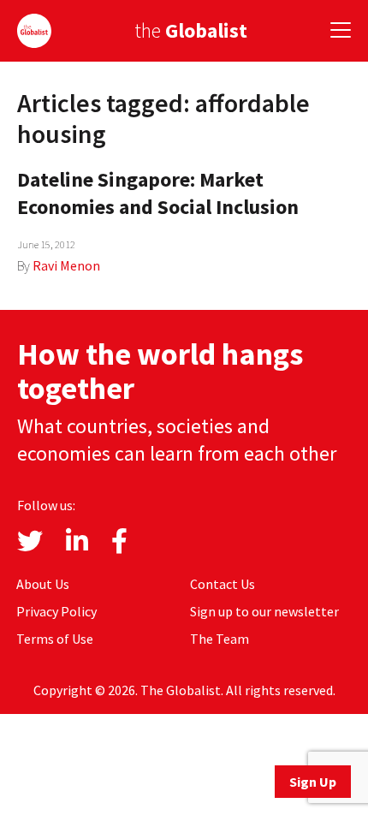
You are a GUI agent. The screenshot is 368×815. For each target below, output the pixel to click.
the (190, 30)
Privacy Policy (56, 611)
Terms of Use (54, 638)
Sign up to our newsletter (264, 611)
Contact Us (222, 583)
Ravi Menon (66, 265)
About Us (42, 583)
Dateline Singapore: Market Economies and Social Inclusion (158, 193)
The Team (219, 638)
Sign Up (312, 781)
